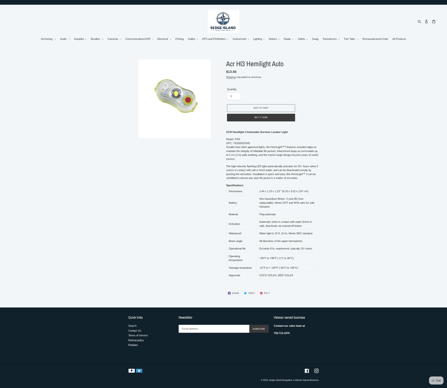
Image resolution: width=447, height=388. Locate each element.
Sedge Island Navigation (280, 380)
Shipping (231, 77)
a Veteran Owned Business (306, 380)
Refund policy (136, 340)
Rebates (133, 344)
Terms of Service (138, 335)
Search (132, 325)
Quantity (232, 89)
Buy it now (261, 117)
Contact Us (134, 330)
